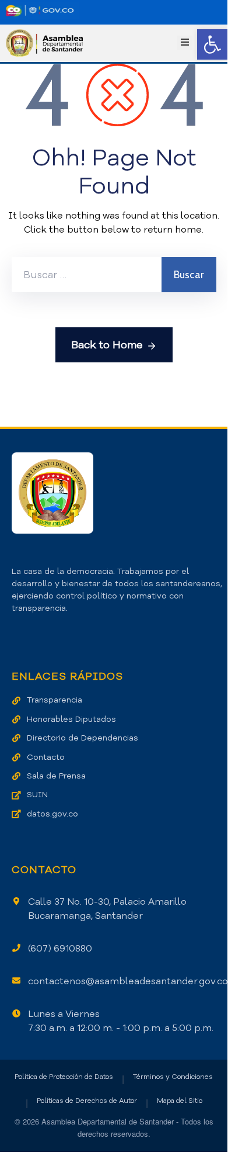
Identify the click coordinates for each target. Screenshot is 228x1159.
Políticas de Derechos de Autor (87, 1100)
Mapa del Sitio (179, 1100)
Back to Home (107, 345)
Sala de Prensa (56, 775)
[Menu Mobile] (184, 43)
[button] (212, 44)
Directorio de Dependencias (82, 737)
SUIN (37, 794)
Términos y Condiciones (173, 1076)
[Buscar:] (87, 274)
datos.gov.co (52, 813)
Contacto (46, 757)
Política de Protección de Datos (64, 1076)
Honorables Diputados (71, 719)
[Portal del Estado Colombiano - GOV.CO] (39, 10)
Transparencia (54, 699)
